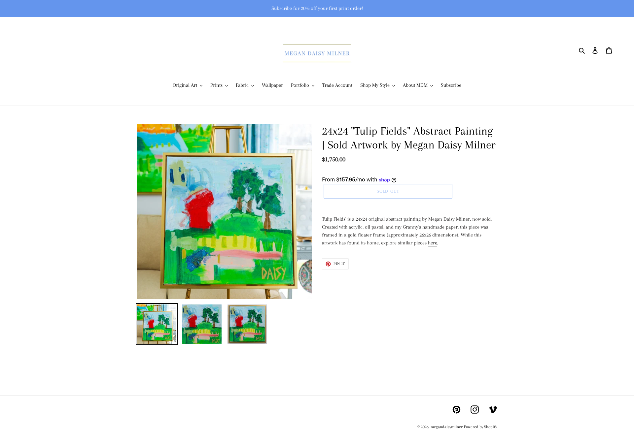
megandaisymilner (447, 427)
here (432, 243)
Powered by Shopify (480, 427)
